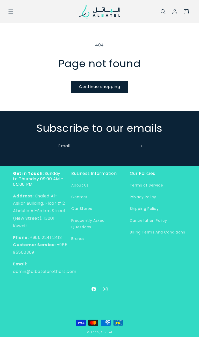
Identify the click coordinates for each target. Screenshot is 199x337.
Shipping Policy (144, 208)
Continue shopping (99, 86)
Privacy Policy (143, 197)
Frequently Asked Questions (88, 224)
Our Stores (81, 208)
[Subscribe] (140, 146)
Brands (77, 238)
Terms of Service (146, 185)
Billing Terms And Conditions (157, 232)
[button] (11, 11)
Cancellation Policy (148, 220)
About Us (80, 185)
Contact (79, 197)
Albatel (106, 332)
